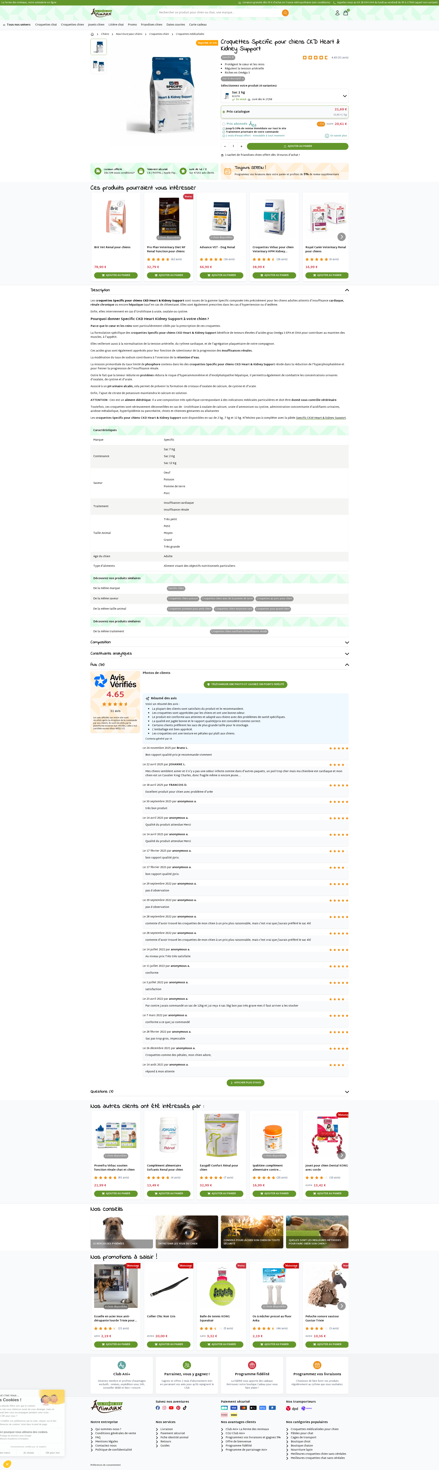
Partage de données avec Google (26, 1436)
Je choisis (39, 1452)
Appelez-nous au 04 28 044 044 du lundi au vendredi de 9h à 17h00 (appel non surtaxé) (387, 2)
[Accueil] (92, 34)
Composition (101, 642)
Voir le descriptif (231, 79)
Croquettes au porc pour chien (274, 599)
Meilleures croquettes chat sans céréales (318, 1458)
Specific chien (176, 588)
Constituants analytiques (111, 654)
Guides (165, 1446)
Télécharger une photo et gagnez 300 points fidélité (247, 684)
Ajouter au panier (300, 146)
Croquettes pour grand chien (273, 609)
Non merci (15, 1452)
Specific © (228, 57)
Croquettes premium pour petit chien (189, 609)
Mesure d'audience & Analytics (25, 1439)
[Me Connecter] (337, 13)
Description (100, 290)
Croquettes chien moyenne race (233, 609)
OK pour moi (63, 1452)
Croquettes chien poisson (183, 599)
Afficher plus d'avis (247, 1083)
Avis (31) (97, 665)
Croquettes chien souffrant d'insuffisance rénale (239, 632)
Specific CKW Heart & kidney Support (321, 418)
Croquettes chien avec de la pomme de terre (227, 599)
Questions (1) (102, 1092)
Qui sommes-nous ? (108, 1429)
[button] (7, 1464)
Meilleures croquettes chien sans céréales (318, 1454)
